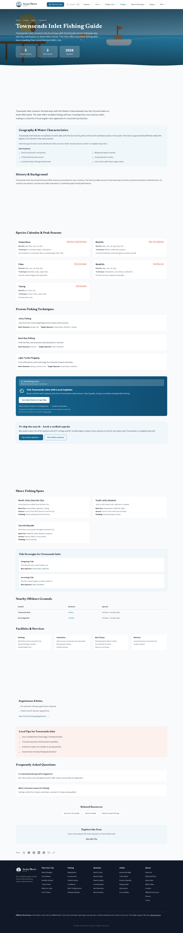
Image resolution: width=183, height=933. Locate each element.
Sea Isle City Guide (71, 813)
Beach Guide (98, 876)
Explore (86, 4)
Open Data (149, 880)
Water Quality (98, 880)
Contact (148, 888)
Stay (97, 4)
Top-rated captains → (31, 437)
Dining (152, 4)
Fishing (122, 4)
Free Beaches (98, 884)
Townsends (42, 20)
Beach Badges (47, 872)
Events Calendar (125, 880)
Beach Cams (98, 872)
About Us (148, 872)
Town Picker (46, 884)
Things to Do (109, 4)
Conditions (72, 884)
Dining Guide (124, 884)
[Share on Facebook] (29, 852)
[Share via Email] (49, 852)
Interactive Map (125, 872)
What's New (149, 884)
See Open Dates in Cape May (34, 400)
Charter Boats (73, 880)
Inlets (33, 20)
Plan (161, 4)
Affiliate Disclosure (152, 892)
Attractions (123, 888)
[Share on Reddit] (44, 852)
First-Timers (46, 892)
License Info (72, 876)
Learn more (47, 412)
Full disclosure (155, 915)
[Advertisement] (91, 86)
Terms (147, 900)
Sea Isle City (91, 839)
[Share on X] (24, 852)
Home (18, 20)
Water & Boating (137, 4)
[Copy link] (54, 852)
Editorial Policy (150, 876)
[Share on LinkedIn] (39, 852)
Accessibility (124, 892)
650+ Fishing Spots (75, 888)
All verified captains (55, 437)
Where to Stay (47, 888)
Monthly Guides (47, 880)
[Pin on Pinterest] (34, 852)
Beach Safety (98, 892)
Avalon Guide (90, 813)
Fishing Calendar (74, 892)
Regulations (72, 872)
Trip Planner (46, 876)
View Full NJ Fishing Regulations (34, 716)
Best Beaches (98, 888)
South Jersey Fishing (110, 813)
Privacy (148, 896)
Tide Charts (123, 876)
